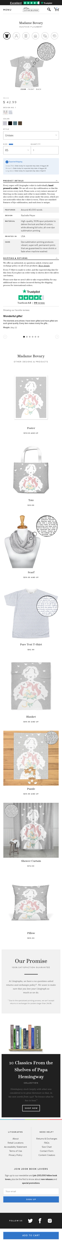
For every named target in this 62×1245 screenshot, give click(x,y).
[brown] (20, 123)
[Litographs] (31, 9)
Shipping (15, 258)
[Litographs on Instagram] (49, 1221)
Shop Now (31, 1108)
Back (38, 89)
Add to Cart (31, 1235)
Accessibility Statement (15, 1147)
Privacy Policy (15, 1155)
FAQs (46, 1142)
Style (6, 129)
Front (31, 89)
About (16, 1138)
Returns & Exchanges (46, 1138)
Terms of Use (15, 1151)
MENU (7, 9)
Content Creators (46, 1155)
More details (44, 265)
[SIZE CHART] (11, 144)
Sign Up (31, 1199)
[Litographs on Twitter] (30, 1221)
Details (13, 181)
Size (5, 144)
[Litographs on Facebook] (40, 1221)
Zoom (23, 89)
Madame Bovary (31, 23)
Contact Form (46, 1151)
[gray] (5, 123)
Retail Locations (15, 1142)
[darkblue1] (15, 123)
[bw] (10, 123)
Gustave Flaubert (31, 27)
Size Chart (47, 1147)
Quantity (36, 144)
